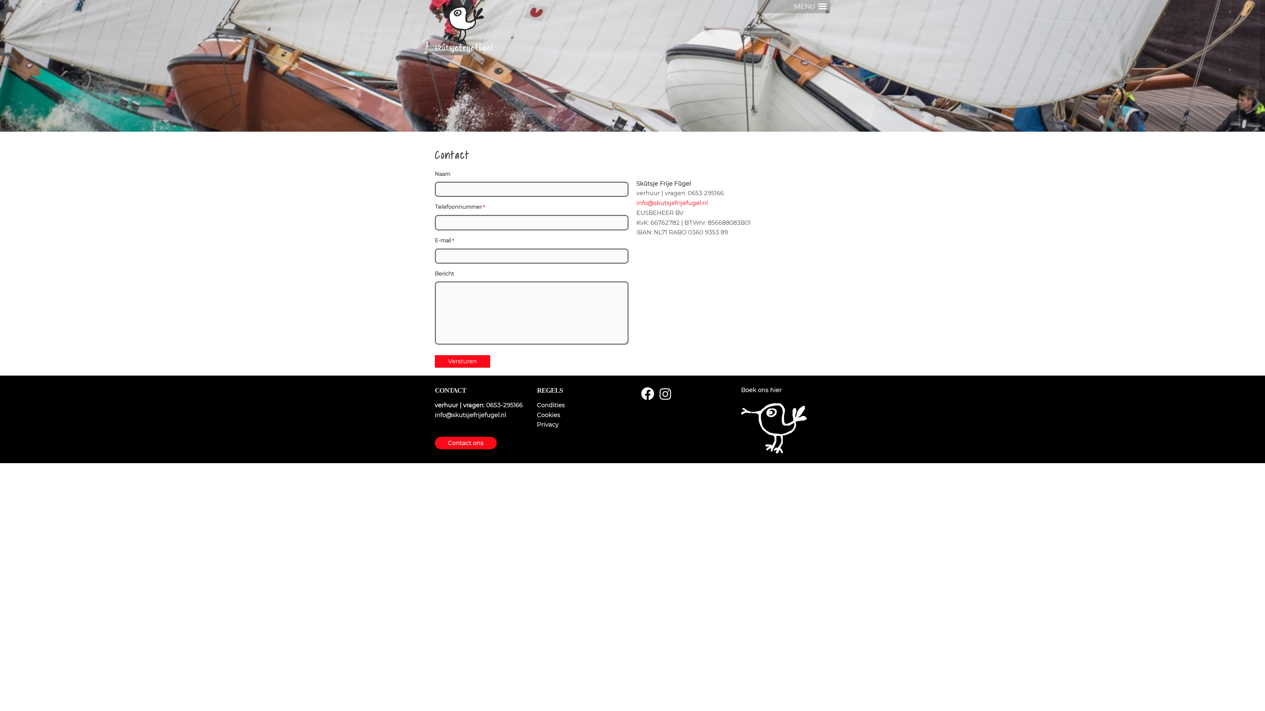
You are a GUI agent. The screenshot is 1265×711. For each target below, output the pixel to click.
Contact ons (466, 443)
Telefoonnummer (460, 207)
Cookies (548, 415)
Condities (551, 405)
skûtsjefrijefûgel (464, 48)
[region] (632, 66)
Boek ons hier (761, 390)
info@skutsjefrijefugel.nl (672, 203)
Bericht (444, 274)
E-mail (444, 240)
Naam (442, 174)
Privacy (548, 424)
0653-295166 (504, 405)
